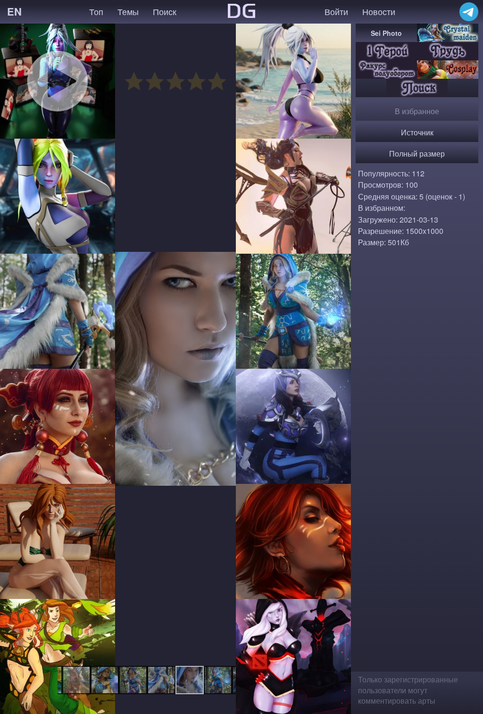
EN (14, 11)
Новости (378, 11)
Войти (336, 11)
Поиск (164, 11)
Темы (128, 11)
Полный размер (417, 153)
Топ (96, 11)
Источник (417, 132)
